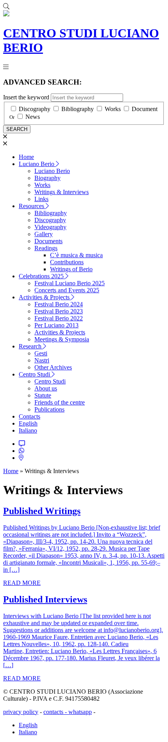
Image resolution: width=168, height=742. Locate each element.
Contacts (29, 416)
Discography (34, 109)
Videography (50, 227)
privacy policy (20, 711)
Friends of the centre (59, 402)
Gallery (43, 234)
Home (26, 157)
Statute (42, 395)
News (32, 116)
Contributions (67, 262)
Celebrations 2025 (42, 276)
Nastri (41, 360)
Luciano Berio (37, 164)
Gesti (40, 353)
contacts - (55, 711)
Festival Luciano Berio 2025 (69, 283)
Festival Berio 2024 (58, 304)
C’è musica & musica (76, 255)
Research (31, 346)
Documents (48, 241)
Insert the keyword (26, 97)
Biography (47, 178)
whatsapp (80, 711)
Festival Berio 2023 (58, 311)
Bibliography (77, 109)
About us (45, 388)
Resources (32, 206)
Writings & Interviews (61, 192)
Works (113, 109)
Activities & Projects (45, 297)
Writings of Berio (71, 269)
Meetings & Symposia (61, 339)
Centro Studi (35, 374)
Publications (49, 409)
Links (41, 199)
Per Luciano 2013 (56, 325)
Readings (45, 248)
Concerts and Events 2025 (66, 290)
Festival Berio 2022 (58, 318)
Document (144, 109)
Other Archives (53, 367)
